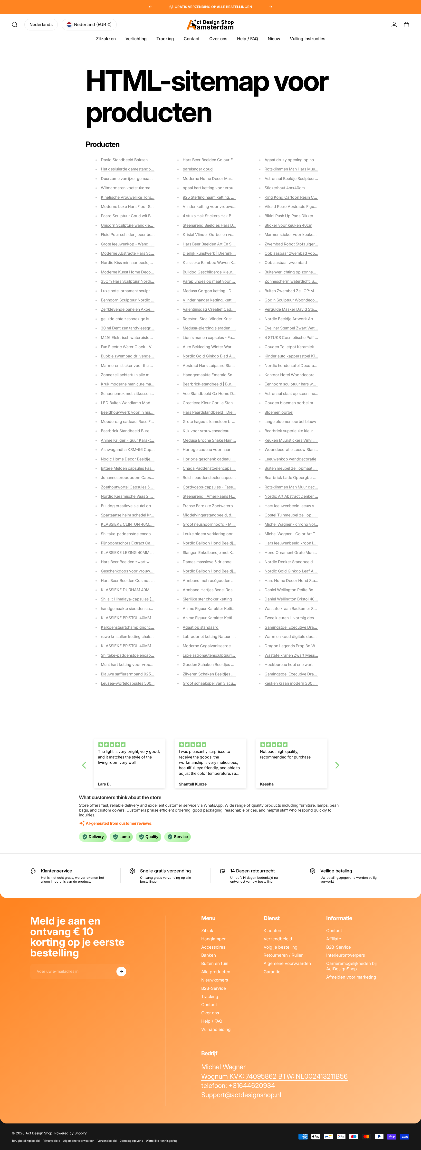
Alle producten (215, 971)
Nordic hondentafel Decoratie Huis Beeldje (303, 365)
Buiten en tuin (214, 963)
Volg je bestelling (280, 947)
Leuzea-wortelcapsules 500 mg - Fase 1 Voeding (145, 683)
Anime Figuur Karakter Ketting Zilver (215, 608)
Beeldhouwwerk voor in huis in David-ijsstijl (140, 412)
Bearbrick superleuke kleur (289, 430)
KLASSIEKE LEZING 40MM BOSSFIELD (136, 552)
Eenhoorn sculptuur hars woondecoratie (301, 384)
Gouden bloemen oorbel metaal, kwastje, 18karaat (310, 402)
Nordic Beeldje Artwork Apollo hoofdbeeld (303, 318)
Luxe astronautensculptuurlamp (211, 655)
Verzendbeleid (278, 938)
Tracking (209, 996)
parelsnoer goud (198, 169)
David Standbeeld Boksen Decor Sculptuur (139, 159)
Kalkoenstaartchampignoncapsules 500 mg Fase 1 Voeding (154, 627)
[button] (85, 765)
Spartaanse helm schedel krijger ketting (136, 515)
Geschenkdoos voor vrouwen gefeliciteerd (139, 571)
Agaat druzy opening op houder (293, 159)
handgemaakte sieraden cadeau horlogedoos (142, 608)
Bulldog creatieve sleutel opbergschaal (136, 505)
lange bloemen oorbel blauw (290, 421)
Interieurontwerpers (345, 955)
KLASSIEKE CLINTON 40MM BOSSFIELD (137, 524)
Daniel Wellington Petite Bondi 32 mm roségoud (308, 589)
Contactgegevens (131, 1140)
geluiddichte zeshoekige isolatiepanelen (137, 318)
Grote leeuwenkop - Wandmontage (132, 244)
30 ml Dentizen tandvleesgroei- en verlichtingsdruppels (151, 328)
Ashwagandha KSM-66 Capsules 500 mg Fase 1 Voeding (152, 449)
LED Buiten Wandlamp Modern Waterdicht (139, 402)
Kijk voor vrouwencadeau (206, 430)
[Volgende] (270, 7)
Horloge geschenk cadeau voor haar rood (221, 459)
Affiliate (333, 938)
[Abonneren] (121, 971)
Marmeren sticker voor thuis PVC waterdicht (141, 365)
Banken (208, 955)
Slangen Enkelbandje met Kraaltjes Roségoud (224, 552)
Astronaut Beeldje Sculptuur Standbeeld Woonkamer (312, 178)
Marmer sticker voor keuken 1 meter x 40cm (304, 234)
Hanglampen (214, 938)
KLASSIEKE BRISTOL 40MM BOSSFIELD (137, 617)
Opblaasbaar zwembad (286, 262)
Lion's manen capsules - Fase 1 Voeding (219, 337)
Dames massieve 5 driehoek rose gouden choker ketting (234, 561)
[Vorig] (150, 7)
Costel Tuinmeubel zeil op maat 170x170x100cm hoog (313, 515)
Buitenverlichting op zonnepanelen (296, 272)
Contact (209, 1004)
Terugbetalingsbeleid (26, 1140)
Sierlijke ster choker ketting (207, 599)
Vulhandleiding (216, 1029)
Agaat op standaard (201, 627)
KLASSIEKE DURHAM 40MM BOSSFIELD (138, 589)
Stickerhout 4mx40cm (285, 187)
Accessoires (213, 947)
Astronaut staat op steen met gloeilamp (300, 393)
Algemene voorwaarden (287, 963)
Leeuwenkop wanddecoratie (290, 459)
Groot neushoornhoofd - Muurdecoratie (219, 524)
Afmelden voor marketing (351, 977)
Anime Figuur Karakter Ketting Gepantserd (221, 617)
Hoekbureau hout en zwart (289, 664)
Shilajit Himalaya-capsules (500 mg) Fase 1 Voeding (147, 599)
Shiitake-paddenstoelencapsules (130, 533)
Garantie (272, 971)
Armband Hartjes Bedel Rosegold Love (218, 589)
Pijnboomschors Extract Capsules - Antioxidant (143, 543)
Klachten (272, 930)
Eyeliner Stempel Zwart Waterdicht (296, 328)
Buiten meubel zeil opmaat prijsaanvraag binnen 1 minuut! (316, 468)
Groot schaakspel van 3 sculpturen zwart (220, 683)
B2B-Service (213, 988)
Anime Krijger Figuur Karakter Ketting (134, 440)
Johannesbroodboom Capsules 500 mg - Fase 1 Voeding (152, 477)
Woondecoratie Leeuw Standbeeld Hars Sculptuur (310, 449)
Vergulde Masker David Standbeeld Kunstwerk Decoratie (316, 309)
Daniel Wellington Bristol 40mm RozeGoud (303, 599)
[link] (223, 1067)
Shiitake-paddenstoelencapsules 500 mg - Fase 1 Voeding (153, 655)
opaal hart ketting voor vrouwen (212, 187)
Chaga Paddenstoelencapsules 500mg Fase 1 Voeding (232, 468)
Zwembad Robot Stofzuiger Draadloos (300, 244)
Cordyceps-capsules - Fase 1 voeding (217, 487)
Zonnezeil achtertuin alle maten (129, 374)
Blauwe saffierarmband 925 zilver (131, 674)
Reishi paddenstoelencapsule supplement (220, 477)
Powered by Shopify (70, 1133)
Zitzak (207, 930)
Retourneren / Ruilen (284, 955)
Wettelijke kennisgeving (162, 1140)
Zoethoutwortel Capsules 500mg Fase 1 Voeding (144, 487)
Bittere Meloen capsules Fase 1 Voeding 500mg (143, 468)
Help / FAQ (211, 1021)
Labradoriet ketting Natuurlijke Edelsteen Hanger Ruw (231, 636)
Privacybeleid (51, 1140)
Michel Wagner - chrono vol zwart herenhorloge (308, 524)
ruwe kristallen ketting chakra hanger (134, 636)
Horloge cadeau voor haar (206, 449)
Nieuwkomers (214, 979)
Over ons (210, 1012)
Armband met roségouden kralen (212, 580)
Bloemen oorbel (279, 412)
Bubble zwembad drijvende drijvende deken (141, 356)
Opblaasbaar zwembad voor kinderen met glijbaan (310, 253)
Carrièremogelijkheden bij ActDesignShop (351, 966)
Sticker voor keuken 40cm (288, 225)
